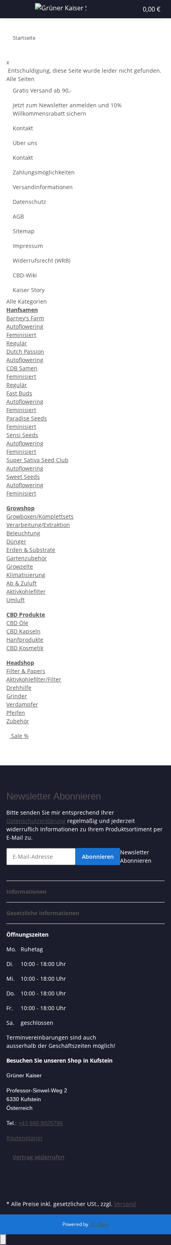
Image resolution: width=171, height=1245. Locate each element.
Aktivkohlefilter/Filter (33, 679)
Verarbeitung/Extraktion (38, 525)
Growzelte (19, 566)
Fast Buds (19, 393)
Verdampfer (22, 704)
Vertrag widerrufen (38, 1157)
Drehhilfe (18, 687)
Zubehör (17, 721)
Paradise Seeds (26, 418)
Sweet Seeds (23, 476)
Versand (125, 1204)
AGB (18, 216)
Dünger (16, 541)
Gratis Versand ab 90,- (42, 90)
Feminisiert (21, 335)
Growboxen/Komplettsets (40, 516)
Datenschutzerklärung (36, 821)
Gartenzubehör (26, 558)
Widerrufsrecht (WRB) (41, 260)
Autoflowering (24, 326)
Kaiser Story (29, 290)
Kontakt (23, 128)
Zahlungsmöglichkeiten (44, 172)
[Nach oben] (3, 1239)
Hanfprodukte (24, 639)
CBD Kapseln (23, 631)
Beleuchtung (23, 533)
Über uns (25, 143)
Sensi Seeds (22, 435)
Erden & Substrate (30, 550)
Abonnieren (98, 856)
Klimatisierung (25, 575)
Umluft (15, 600)
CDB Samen (21, 368)
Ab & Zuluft (21, 583)
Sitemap (24, 231)
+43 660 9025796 (40, 1123)
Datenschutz (29, 201)
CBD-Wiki (25, 275)
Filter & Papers (25, 671)
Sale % (19, 736)
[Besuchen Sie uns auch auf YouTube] (12, 1179)
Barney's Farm (25, 318)
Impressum (28, 246)
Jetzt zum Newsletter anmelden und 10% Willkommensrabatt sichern (67, 109)
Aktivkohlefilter (26, 591)
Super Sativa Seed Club (37, 460)
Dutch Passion (25, 351)
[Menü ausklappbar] (16, 9)
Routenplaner (24, 1138)
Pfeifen (15, 712)
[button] (117, 9)
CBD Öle (17, 623)
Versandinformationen (43, 187)
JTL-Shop (99, 1224)
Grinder (16, 696)
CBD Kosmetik (24, 648)
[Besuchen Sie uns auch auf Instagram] (12, 1189)
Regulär (16, 343)
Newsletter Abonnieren (136, 856)
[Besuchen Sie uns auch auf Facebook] (12, 1170)
